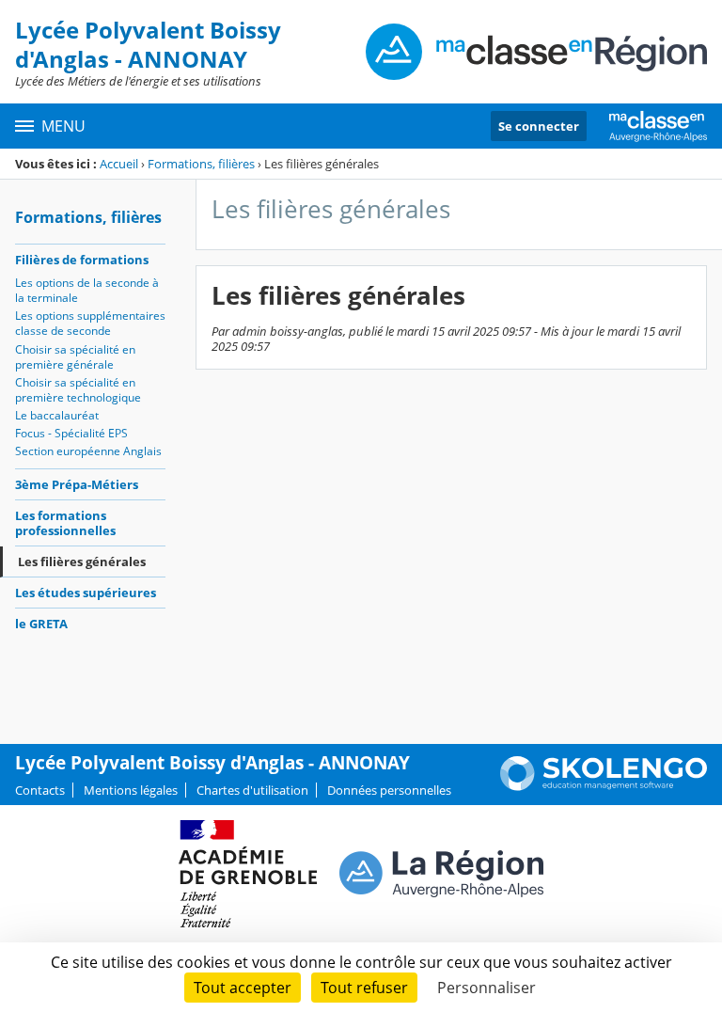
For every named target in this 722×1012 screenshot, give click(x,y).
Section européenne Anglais (88, 451)
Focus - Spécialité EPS (71, 433)
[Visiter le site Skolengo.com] (603, 786)
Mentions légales (131, 790)
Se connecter (538, 126)
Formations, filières (201, 163)
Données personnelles (389, 790)
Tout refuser (364, 987)
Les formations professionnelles (65, 523)
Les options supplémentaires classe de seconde (90, 323)
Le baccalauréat (57, 415)
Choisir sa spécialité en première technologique (78, 389)
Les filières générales (82, 561)
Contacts (40, 790)
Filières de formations (82, 259)
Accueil (119, 163)
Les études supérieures (85, 592)
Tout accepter (242, 987)
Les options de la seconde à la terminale (87, 290)
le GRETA (41, 623)
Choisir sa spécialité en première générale (75, 356)
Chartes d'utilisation (252, 790)
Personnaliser (486, 987)
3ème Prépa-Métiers (76, 484)
